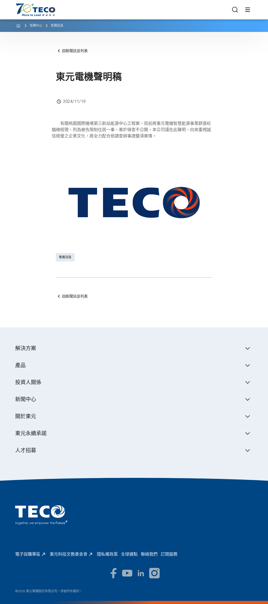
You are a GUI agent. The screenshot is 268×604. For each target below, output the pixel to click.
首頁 (19, 5)
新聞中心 (36, 25)
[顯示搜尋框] (235, 9)
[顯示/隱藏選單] (247, 9)
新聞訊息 (57, 25)
